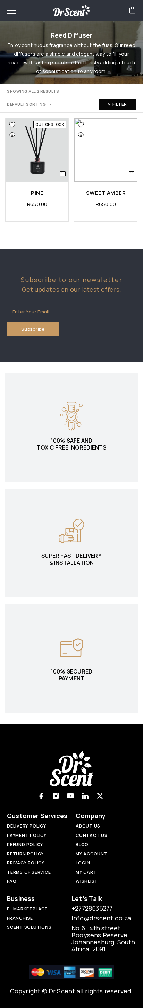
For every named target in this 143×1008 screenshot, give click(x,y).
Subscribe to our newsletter (72, 279)
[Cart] (132, 11)
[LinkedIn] (85, 796)
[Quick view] (12, 134)
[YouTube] (70, 796)
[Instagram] (56, 796)
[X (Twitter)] (99, 796)
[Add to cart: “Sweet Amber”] (131, 174)
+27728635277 (92, 908)
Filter (119, 104)
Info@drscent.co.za (101, 918)
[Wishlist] (12, 125)
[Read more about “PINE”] (63, 174)
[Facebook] (41, 796)
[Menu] (11, 10)
